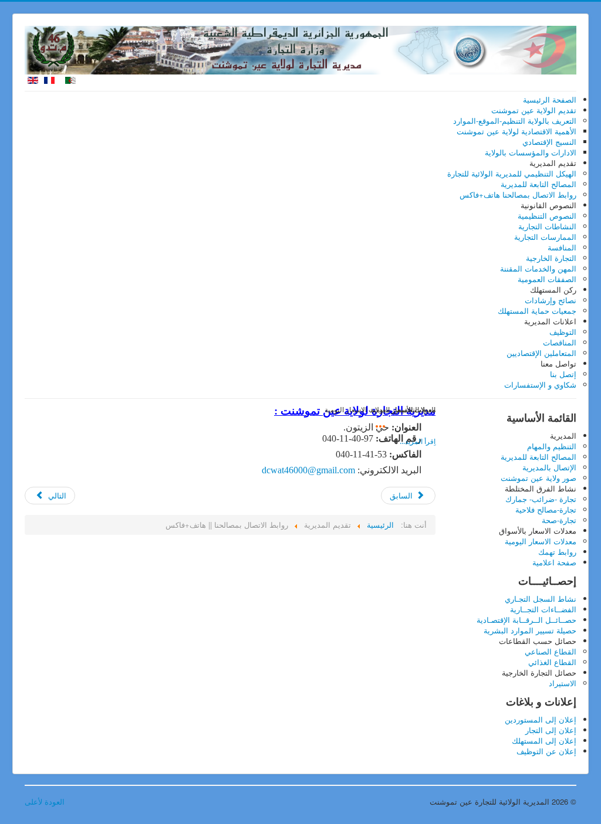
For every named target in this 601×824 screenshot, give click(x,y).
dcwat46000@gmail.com (308, 470)
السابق (402, 495)
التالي (56, 495)
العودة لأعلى (45, 801)
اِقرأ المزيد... (417, 442)
